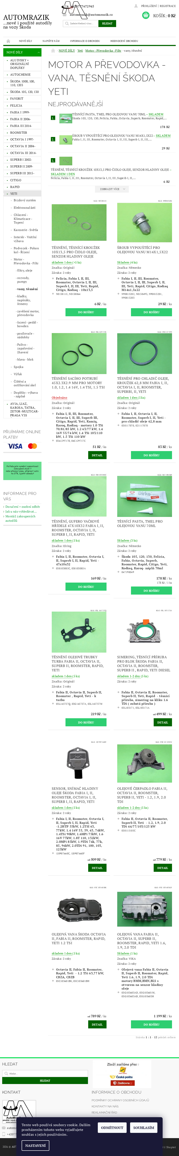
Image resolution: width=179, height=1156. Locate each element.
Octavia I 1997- (22, 139)
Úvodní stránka (8, 41)
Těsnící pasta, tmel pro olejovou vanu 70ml (117, 114)
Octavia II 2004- (23, 146)
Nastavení (35, 1145)
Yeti (13, 194)
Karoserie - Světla (26, 230)
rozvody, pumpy (23, 280)
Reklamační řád (104, 1112)
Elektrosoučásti (25, 207)
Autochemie (20, 74)
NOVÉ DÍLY (25, 41)
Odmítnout (112, 1127)
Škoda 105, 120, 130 (24, 92)
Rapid (15, 187)
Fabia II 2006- (20, 119)
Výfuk (18, 374)
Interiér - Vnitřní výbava (25, 239)
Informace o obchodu (85, 41)
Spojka (18, 367)
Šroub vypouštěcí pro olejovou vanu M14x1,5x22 (121, 135)
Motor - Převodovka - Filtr (26, 261)
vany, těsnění (27, 289)
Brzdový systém (25, 200)
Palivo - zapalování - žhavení (25, 348)
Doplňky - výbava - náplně (26, 394)
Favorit (16, 98)
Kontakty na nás (105, 1106)
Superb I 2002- (21, 159)
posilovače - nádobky (25, 335)
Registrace (168, 6)
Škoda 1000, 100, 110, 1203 (22, 83)
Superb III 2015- (22, 173)
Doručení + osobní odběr (22, 506)
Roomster (18, 132)
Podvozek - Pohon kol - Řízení (26, 250)
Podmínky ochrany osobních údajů (120, 1100)
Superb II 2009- (21, 166)
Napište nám (51, 41)
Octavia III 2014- (23, 153)
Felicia (16, 105)
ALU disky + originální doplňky (19, 64)
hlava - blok (25, 359)
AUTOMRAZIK (27, 21)
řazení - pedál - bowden (27, 324)
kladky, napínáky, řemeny (24, 300)
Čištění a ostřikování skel (25, 383)
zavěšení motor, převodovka (28, 313)
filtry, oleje (24, 270)
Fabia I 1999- (20, 112)
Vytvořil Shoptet (166, 1147)
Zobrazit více (109, 189)
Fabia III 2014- (21, 126)
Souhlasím (143, 1127)
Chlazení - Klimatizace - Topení (23, 218)
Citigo (15, 180)
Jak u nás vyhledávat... (21, 511)
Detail (97, 455)
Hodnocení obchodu (124, 41)
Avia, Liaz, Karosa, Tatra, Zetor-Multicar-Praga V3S (24, 409)
